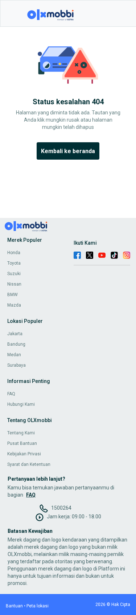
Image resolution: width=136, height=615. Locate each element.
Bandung (16, 344)
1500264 (61, 508)
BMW (12, 294)
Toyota (14, 263)
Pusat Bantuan (22, 443)
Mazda (14, 305)
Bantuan (14, 605)
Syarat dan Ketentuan (28, 464)
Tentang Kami (21, 432)
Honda (13, 252)
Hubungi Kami (21, 404)
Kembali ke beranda (68, 151)
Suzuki (14, 273)
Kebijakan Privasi (24, 453)
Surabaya (16, 365)
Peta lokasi (37, 605)
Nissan (14, 284)
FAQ (11, 393)
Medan (14, 354)
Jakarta (14, 333)
